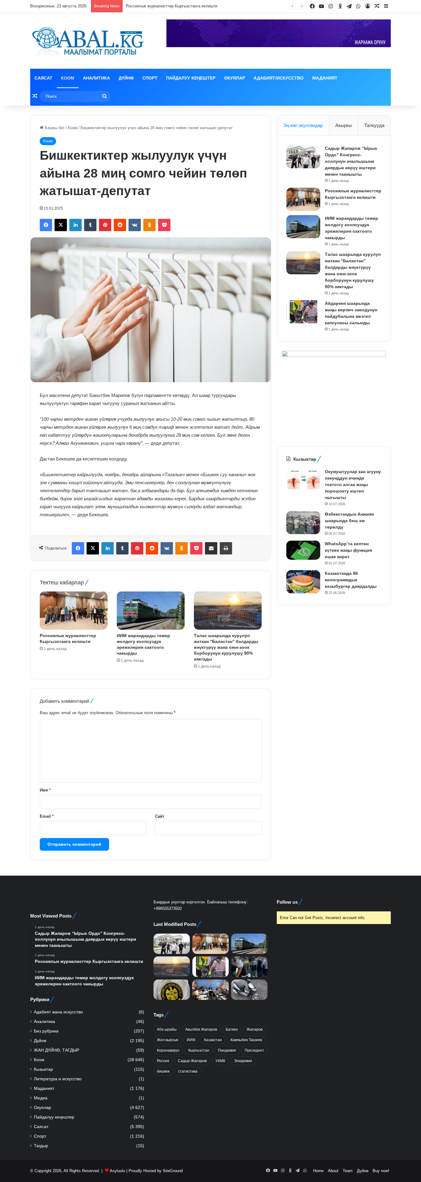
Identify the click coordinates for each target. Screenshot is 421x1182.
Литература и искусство (58, 1079)
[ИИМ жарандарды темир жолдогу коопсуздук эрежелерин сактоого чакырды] (151, 610)
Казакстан (213, 1040)
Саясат (43, 78)
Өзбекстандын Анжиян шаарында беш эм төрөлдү (349, 521)
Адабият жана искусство (58, 1012)
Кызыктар (43, 1069)
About (333, 1170)
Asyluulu (117, 1170)
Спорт (149, 78)
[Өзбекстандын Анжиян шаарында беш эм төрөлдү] (303, 522)
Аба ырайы (167, 1029)
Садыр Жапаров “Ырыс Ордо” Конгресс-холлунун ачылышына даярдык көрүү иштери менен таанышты (351, 161)
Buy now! (381, 1170)
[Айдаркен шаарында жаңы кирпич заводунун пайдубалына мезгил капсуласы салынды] (303, 311)
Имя (45, 790)
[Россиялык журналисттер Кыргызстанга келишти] (74, 610)
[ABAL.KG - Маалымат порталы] (87, 41)
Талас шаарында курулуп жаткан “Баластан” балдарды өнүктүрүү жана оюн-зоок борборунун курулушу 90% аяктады (226, 647)
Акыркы (343, 125)
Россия (163, 1061)
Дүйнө (126, 78)
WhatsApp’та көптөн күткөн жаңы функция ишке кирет (348, 550)
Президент (254, 1050)
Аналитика (96, 78)
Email (47, 816)
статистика (188, 1071)
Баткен (232, 1029)
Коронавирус (168, 1050)
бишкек (163, 1071)
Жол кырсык (167, 1040)
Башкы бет (54, 127)
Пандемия (227, 1050)
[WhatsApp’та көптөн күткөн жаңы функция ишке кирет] (303, 550)
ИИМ (191, 1040)
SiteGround (173, 1170)
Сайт (159, 816)
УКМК (220, 1061)
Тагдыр (41, 1145)
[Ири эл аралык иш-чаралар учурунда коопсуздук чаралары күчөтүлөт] (210, 990)
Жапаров (255, 1029)
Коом (67, 78)
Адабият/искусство (279, 78)
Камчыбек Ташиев (246, 1040)
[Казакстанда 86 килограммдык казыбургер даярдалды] (303, 581)
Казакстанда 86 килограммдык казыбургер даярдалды (351, 580)
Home (318, 1170)
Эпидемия (243, 1061)
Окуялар (234, 78)
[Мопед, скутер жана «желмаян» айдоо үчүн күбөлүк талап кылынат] (249, 990)
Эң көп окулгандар (303, 125)
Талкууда (374, 125)
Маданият (324, 78)
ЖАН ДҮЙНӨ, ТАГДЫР (56, 1050)
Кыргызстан (198, 1050)
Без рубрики (46, 1031)
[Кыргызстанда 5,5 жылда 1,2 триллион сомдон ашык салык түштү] (171, 990)
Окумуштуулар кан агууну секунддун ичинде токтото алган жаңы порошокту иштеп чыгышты (353, 484)
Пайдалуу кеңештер (190, 78)
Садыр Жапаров (192, 1061)
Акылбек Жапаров (201, 1029)
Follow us (287, 902)
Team (348, 1170)
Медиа (40, 1098)
